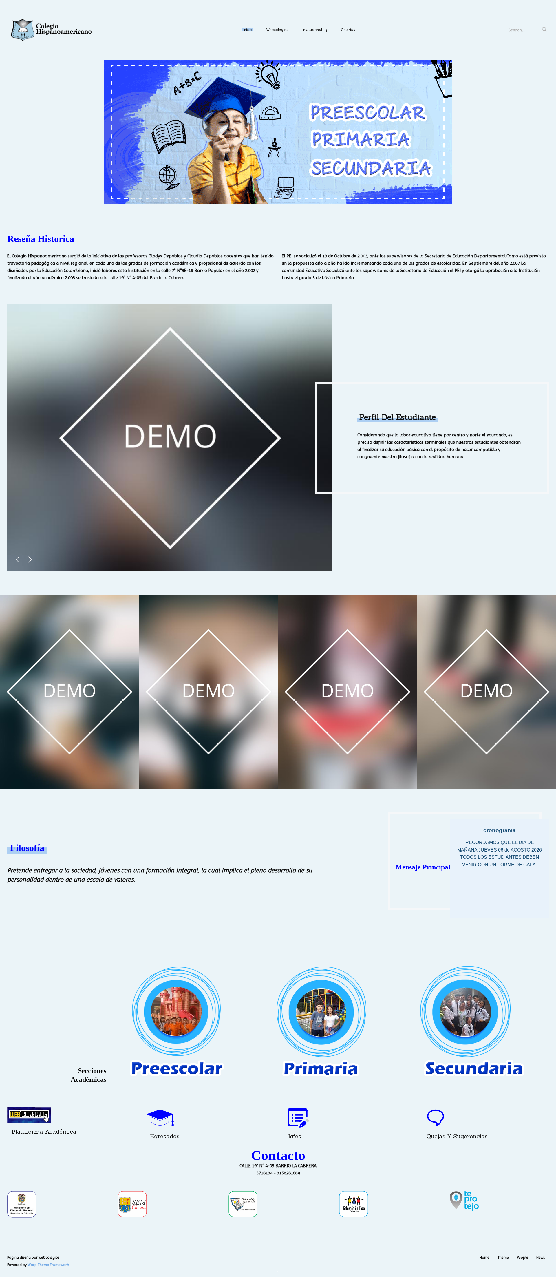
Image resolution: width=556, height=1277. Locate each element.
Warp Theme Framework (48, 1265)
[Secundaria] (471, 1022)
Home (484, 1257)
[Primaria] (323, 1022)
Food (347, 774)
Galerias (348, 30)
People (522, 1257)
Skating (487, 774)
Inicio (247, 30)
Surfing (208, 774)
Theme (503, 1257)
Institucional (312, 30)
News (540, 1257)
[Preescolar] (176, 1022)
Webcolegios (277, 30)
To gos (69, 774)
